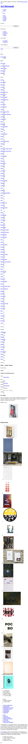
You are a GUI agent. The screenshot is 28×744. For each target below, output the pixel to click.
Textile (2, 266)
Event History (6, 710)
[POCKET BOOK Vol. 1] (8, 632)
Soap (2, 200)
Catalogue (3, 185)
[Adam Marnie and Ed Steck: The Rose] (8, 451)
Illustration (3, 124)
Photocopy (3, 279)
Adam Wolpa (6, 377)
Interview (3, 143)
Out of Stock (3, 56)
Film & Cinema (4, 97)
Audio (2, 242)
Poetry (2, 121)
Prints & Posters (4, 180)
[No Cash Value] (8, 591)
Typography (3, 104)
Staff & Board (6, 706)
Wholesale (5, 716)
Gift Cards (5, 719)
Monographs (3, 351)
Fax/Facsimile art (4, 288)
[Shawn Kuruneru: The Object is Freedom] (7, 646)
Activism (2, 205)
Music (2, 212)
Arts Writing (3, 227)
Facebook (5, 32)
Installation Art (4, 202)
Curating (2, 298)
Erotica (2, 283)
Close (2, 48)
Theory (2, 222)
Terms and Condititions (8, 722)
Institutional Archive (7, 709)
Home (4, 20)
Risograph (3, 175)
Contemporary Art (4, 99)
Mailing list (5, 712)
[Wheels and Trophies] (13, 563)
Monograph (3, 163)
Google (4, 35)
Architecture (3, 119)
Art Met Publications (5, 65)
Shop (4, 15)
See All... (2, 326)
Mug (2, 310)
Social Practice (4, 237)
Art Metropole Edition (5, 192)
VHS (2, 323)
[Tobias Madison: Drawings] (8, 577)
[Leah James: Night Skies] (12, 604)
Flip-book (3, 320)
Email (4, 34)
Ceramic (2, 178)
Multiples (3, 73)
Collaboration (3, 215)
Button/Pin (3, 224)
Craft (2, 313)
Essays (2, 138)
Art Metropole (7, 6)
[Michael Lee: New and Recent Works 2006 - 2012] (7, 479)
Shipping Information (7, 718)
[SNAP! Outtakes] (8, 549)
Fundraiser (3, 251)
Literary (2, 79)
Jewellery (3, 247)
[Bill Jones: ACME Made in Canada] (8, 674)
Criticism (2, 87)
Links (4, 10)
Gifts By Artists (4, 244)
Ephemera (3, 190)
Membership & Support (8, 707)
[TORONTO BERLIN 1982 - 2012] (8, 618)
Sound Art (3, 84)
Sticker (2, 318)
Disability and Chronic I (6, 261)
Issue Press (5, 383)
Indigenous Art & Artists (6, 151)
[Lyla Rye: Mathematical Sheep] (8, 688)
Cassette (2, 301)
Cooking (2, 315)
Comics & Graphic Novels (6, 148)
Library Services (6, 717)
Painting (2, 89)
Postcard (2, 173)
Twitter (4, 31)
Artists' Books (4, 68)
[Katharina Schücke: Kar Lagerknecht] (8, 660)
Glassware (3, 256)
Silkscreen (3, 306)
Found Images (4, 106)
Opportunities (6, 711)
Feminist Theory (4, 207)
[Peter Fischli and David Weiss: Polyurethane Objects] (10, 535)
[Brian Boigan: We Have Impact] (7, 507)
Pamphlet (3, 249)
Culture (2, 109)
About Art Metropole (7, 705)
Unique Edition (4, 281)
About (4, 16)
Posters (2, 354)
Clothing (2, 341)
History (2, 168)
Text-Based (3, 220)
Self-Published (4, 234)
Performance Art (4, 92)
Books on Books (4, 254)
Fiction (2, 158)
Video (2, 356)
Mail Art (2, 264)
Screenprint (3, 296)
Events (4, 19)
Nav (4, 13)
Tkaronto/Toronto (4, 303)
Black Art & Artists (5, 229)
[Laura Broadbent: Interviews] (7, 493)
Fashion (2, 153)
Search (4, 9)
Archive (5, 18)
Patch (2, 195)
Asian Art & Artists (5, 232)
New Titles (3, 63)
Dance (2, 197)
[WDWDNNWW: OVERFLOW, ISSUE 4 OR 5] (12, 465)
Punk (2, 269)
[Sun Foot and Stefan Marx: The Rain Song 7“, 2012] (10, 521)
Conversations (4, 156)
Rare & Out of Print (5, 111)
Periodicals (3, 70)
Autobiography (4, 259)
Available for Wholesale (6, 114)
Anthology (3, 217)
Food (2, 239)
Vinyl (2, 131)
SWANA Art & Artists (5, 286)
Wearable (3, 183)
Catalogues (3, 339)
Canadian (3, 116)
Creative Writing (4, 126)
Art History (3, 170)
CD (1, 210)
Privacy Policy (6, 721)
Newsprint (3, 308)
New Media (3, 82)
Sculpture (3, 165)
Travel (2, 276)
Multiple (2, 291)
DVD (2, 274)
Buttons (2, 337)
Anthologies (3, 332)
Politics (2, 129)
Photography (3, 94)
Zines (2, 188)
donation (5, 731)
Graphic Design (4, 134)
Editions (2, 344)
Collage (2, 102)
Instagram (5, 42)
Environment (3, 271)
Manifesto (3, 293)
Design (2, 136)
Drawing (2, 161)
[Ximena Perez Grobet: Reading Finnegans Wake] (10, 437)
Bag (1, 146)
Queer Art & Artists (5, 141)
